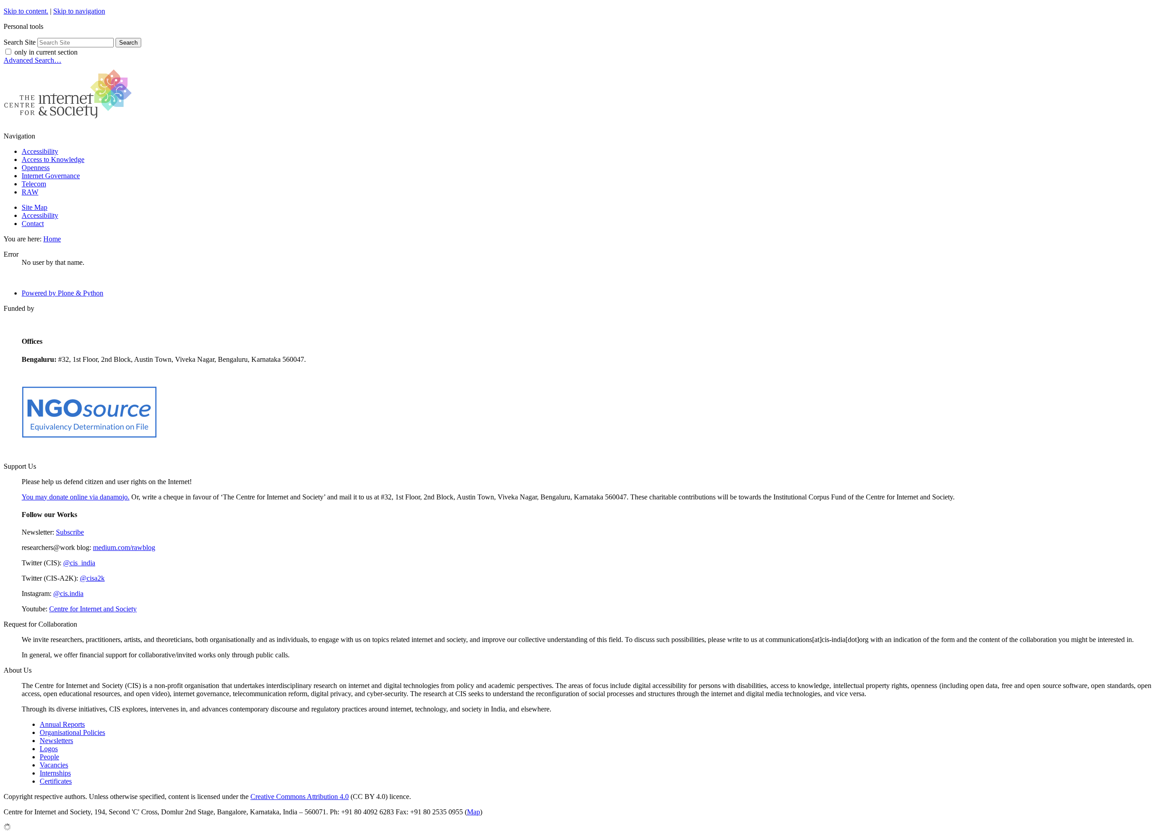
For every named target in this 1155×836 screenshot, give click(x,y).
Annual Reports (62, 724)
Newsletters (56, 740)
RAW (30, 192)
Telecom (34, 184)
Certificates (56, 781)
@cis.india (68, 593)
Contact (33, 223)
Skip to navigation (79, 11)
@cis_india (79, 563)
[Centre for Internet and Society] (70, 121)
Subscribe (70, 532)
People (49, 757)
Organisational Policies (72, 732)
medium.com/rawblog (124, 547)
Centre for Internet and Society (93, 609)
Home (52, 239)
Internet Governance (51, 176)
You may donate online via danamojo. (75, 497)
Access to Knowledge (53, 159)
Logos (49, 749)
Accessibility (40, 151)
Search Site (20, 42)
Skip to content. (26, 11)
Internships (55, 773)
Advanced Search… (32, 60)
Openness (36, 167)
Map (473, 812)
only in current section (46, 52)
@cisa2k (92, 578)
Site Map (34, 207)
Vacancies (54, 765)
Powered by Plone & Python (62, 293)
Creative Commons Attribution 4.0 (299, 796)
